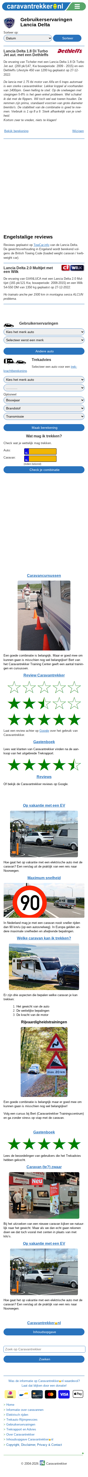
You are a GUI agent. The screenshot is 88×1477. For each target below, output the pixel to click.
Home (10, 1404)
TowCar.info (41, 245)
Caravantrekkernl (44, 1323)
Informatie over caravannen (24, 1410)
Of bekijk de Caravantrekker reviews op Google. (36, 784)
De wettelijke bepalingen (32, 1010)
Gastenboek (44, 742)
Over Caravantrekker (20, 1434)
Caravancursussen (44, 576)
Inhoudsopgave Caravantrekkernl (29, 1439)
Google (44, 730)
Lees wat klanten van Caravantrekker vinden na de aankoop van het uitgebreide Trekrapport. (41, 751)
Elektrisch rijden (17, 1414)
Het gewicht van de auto (32, 1006)
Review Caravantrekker (44, 675)
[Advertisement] (44, 185)
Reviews (44, 777)
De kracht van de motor (32, 1015)
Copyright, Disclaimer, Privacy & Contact (34, 1444)
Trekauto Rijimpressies (22, 1419)
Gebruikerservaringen (20, 1424)
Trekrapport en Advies (21, 1429)
